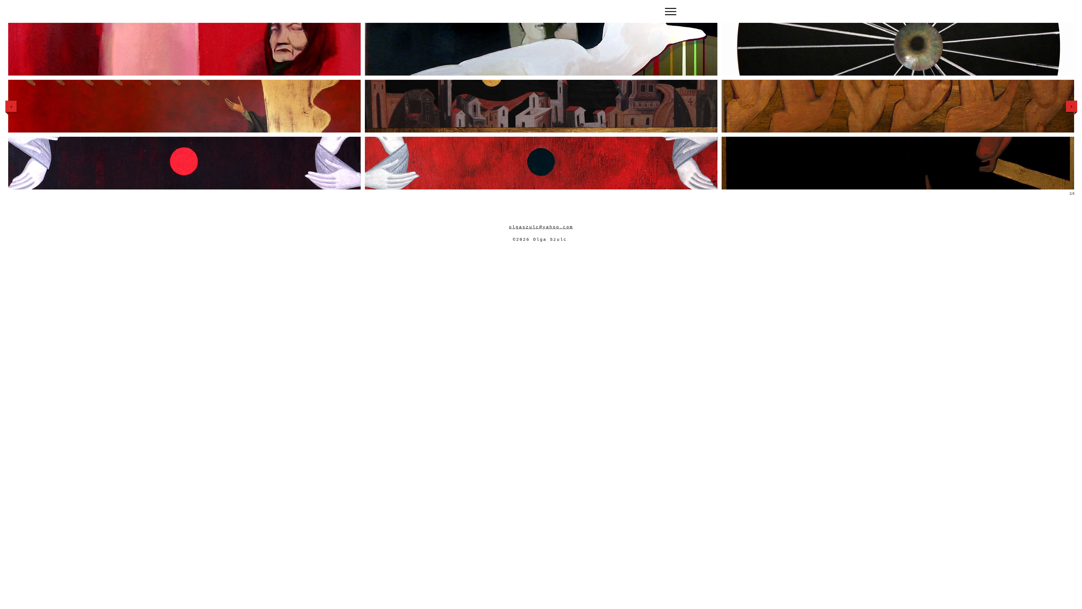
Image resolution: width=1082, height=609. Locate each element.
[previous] (11, 106)
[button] (184, 49)
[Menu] (670, 11)
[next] (1071, 106)
